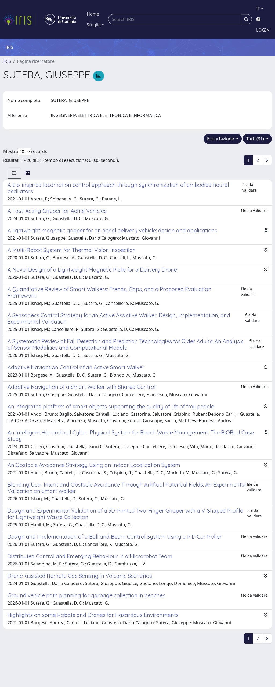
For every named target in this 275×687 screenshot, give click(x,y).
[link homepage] (19, 19)
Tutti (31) (255, 139)
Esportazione (221, 139)
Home (93, 14)
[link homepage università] (60, 19)
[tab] (14, 173)
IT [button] (258, 9)
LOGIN (263, 30)
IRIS (7, 61)
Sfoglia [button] (94, 25)
